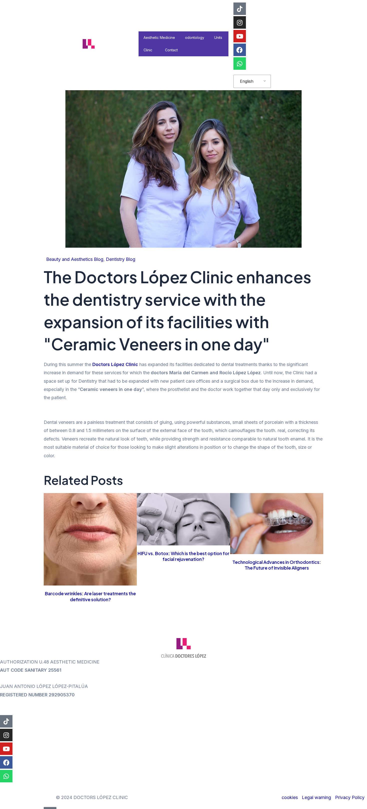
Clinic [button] (148, 50)
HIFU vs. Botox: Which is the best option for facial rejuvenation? (183, 556)
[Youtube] (239, 36)
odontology (194, 37)
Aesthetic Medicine (159, 37)
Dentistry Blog (120, 259)
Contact (171, 50)
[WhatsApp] (239, 63)
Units (218, 37)
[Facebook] (239, 50)
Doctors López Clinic (115, 364)
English (246, 81)
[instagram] (239, 22)
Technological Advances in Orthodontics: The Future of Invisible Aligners (276, 565)
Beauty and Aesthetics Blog (74, 259)
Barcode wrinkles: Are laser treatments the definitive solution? (90, 596)
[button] (154, 50)
